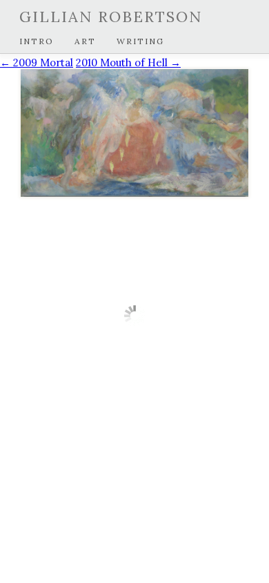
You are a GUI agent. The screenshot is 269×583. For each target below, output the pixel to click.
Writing (140, 41)
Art (85, 41)
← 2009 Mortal (36, 62)
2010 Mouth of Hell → (128, 62)
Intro (36, 41)
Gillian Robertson (110, 16)
